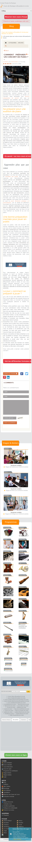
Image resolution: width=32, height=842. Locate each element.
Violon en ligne (9, 710)
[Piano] (24, 643)
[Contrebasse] (8, 572)
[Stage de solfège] (16, 510)
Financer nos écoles (8, 810)
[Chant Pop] (24, 548)
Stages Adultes (7, 774)
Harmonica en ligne (10, 705)
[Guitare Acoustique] (24, 595)
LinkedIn (8, 377)
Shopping (5, 815)
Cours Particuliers (8, 766)
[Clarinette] (8, 560)
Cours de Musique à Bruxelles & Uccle (16, 6)
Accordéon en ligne (22, 705)
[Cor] (24, 572)
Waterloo (21, 826)
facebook (21, 373)
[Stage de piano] (16, 487)
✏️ (2, 762)
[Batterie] (24, 536)
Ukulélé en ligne (9, 713)
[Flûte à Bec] (24, 584)
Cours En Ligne (7, 768)
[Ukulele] (8, 665)
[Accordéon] (8, 536)
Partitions (5, 784)
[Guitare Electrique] (24, 607)
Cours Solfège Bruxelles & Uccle (16, 702)
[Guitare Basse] (8, 607)
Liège (5, 830)
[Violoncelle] (8, 670)
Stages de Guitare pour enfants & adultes (16, 467)
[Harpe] (24, 619)
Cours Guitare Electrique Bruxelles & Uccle (16, 699)
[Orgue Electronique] (8, 643)
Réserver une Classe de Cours (11, 794)
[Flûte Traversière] (8, 595)
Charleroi (6, 824)
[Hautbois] (8, 631)
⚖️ (2, 806)
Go (28, 691)
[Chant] (8, 548)
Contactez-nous (7, 804)
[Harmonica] (8, 619)
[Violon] (23, 665)
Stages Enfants (7, 772)
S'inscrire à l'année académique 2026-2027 (16, 21)
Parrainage (6, 788)
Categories (12, 43)
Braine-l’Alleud (7, 820)
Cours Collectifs (7, 764)
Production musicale (8, 796)
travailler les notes (11, 176)
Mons (5, 832)
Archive (20, 43)
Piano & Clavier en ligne (21, 710)
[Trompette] (23, 660)
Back (7, 50)
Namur (20, 820)
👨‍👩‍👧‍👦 (2, 764)
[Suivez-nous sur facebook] (2, 835)
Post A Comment (10, 422)
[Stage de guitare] (16, 463)
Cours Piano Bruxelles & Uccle (16, 696)
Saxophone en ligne (23, 704)
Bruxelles (6, 822)
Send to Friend (10, 373)
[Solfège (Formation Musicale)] (24, 655)
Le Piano (5, 61)
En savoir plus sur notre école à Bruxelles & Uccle (16, 37)
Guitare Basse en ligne (22, 713)
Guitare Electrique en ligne (21, 712)
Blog (4, 782)
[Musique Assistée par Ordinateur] (24, 628)
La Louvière (7, 828)
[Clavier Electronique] (24, 560)
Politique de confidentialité (10, 808)
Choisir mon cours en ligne (16, 755)
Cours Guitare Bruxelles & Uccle (16, 698)
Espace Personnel (8, 802)
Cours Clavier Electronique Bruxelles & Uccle (16, 701)
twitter (26, 373)
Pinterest (4, 377)
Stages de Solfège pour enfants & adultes (16, 514)
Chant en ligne (8, 708)
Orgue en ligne (11, 707)
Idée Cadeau (6, 786)
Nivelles (21, 822)
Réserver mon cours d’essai (16, 17)
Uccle (20, 824)
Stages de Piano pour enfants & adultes (17, 490)
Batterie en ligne (21, 707)
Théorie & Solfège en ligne (21, 708)
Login (4, 777)
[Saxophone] (8, 655)
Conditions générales (9, 806)
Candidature (6, 792)
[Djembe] (8, 584)
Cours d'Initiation (7, 762)
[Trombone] (8, 660)
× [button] (30, 828)
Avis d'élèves (7, 790)
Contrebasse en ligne (10, 704)
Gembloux (6, 826)
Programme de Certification (10, 770)
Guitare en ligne (8, 712)
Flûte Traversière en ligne (17, 715)
